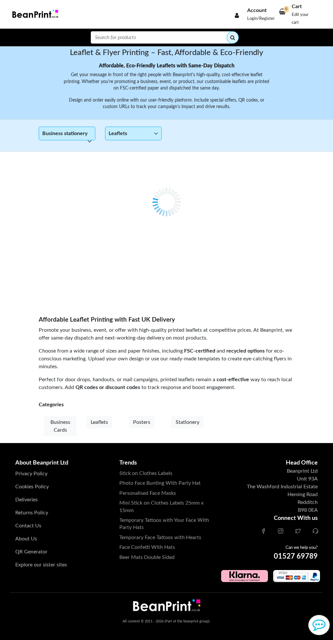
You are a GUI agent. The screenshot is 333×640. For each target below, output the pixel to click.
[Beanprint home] (34, 14)
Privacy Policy (31, 473)
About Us (26, 538)
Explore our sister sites (41, 564)
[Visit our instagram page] (280, 531)
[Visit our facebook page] (263, 531)
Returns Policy (31, 512)
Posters (141, 422)
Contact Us (28, 525)
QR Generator (31, 551)
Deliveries (26, 499)
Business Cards (60, 426)
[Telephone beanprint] (315, 531)
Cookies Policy (32, 486)
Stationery (187, 422)
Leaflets (99, 422)
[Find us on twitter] (298, 531)
